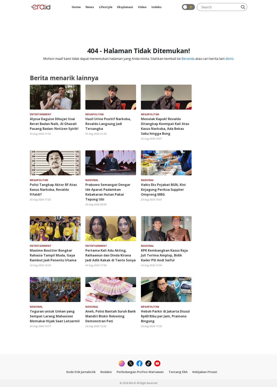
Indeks (156, 7)
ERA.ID (133, 383)
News (90, 7)
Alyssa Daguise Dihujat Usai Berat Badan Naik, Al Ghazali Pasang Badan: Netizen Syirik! (54, 124)
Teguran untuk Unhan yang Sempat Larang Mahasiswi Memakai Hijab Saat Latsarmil (55, 316)
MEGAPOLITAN (94, 114)
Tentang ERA (178, 372)
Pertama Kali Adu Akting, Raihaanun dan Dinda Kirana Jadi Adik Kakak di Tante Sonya (110, 255)
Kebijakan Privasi (204, 372)
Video (142, 7)
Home (76, 7)
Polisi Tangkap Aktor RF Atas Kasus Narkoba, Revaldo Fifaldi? (53, 189)
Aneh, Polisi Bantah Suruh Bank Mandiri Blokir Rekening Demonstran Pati (110, 316)
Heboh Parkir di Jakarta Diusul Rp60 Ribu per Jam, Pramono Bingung (165, 316)
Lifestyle (105, 7)
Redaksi (106, 372)
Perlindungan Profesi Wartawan (140, 372)
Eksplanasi (125, 7)
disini (229, 58)
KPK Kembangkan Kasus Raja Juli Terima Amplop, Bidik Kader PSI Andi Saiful (164, 255)
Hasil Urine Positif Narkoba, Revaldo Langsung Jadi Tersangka (108, 124)
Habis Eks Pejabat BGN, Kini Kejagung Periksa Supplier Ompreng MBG (163, 189)
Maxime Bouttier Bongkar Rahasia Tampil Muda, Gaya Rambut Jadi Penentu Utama (53, 255)
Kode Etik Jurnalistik (81, 372)
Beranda (187, 58)
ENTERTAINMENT (40, 114)
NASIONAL (91, 180)
